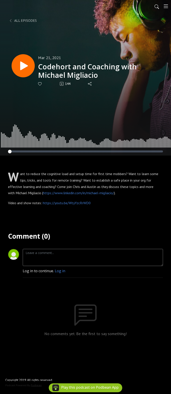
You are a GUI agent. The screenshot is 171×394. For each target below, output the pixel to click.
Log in (60, 270)
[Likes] (40, 84)
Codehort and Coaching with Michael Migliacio (87, 71)
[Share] (90, 84)
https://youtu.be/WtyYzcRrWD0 (67, 203)
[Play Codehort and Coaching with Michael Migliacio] (23, 65)
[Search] (157, 6)
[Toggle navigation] (166, 6)
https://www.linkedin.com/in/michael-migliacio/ (78, 193)
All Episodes (25, 20)
